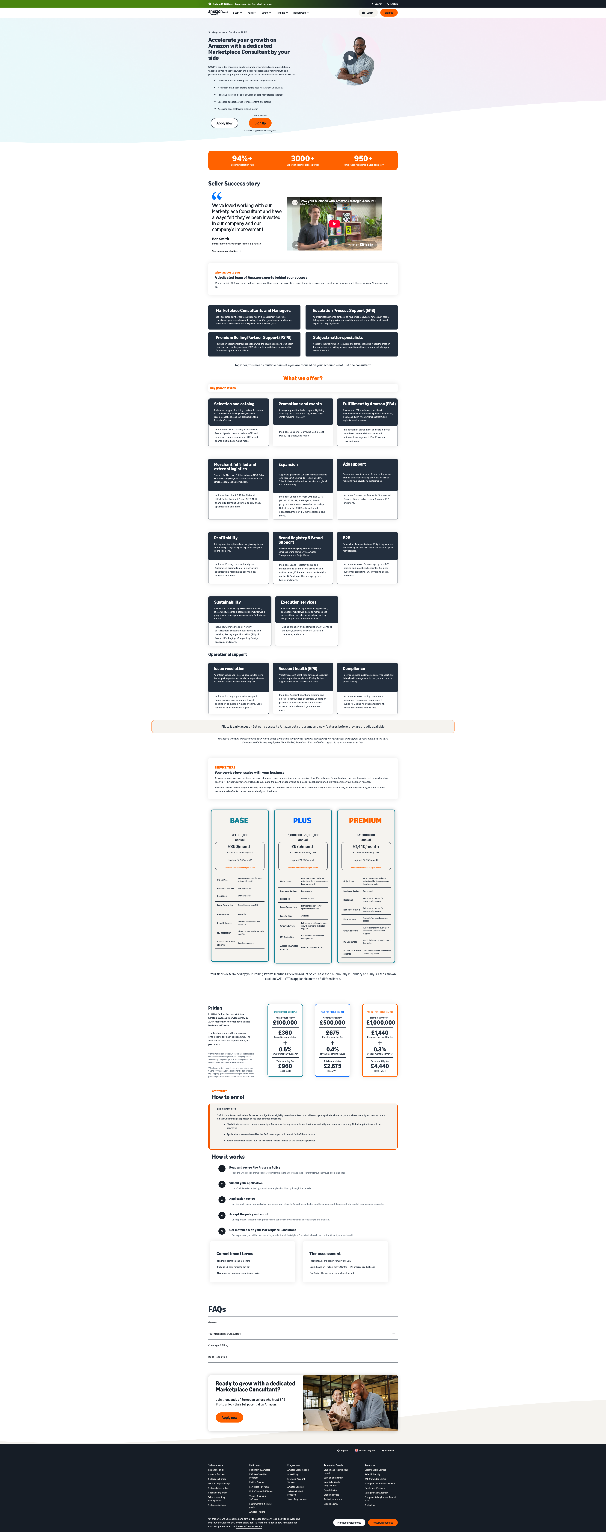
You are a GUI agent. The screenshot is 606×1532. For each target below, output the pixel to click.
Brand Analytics (331, 1494)
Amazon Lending (295, 1486)
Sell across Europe (217, 1479)
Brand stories (330, 1490)
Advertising (293, 1474)
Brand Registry (331, 1504)
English (344, 1450)
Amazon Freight (257, 1511)
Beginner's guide (216, 1469)
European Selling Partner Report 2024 (380, 1499)
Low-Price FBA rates (259, 1486)
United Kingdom (367, 1450)
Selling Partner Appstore (376, 1492)
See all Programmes (297, 1499)
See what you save (262, 4)
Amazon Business (217, 1474)
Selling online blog (217, 1505)
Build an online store (333, 1477)
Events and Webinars (375, 1488)
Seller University (372, 1474)
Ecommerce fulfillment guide (260, 1505)
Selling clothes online (218, 1488)
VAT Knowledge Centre (375, 1479)
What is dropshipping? (219, 1483)
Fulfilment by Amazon (259, 1469)
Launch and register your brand (336, 1471)
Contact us (370, 1505)
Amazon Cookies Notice (249, 1526)
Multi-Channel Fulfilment (261, 1491)
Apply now (224, 123)
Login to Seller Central (375, 1469)
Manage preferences (349, 1522)
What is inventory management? (216, 1499)
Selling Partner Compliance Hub (380, 1483)
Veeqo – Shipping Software (257, 1498)
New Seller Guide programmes (332, 1484)
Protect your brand (333, 1499)
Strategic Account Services (296, 1481)
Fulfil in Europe (256, 1482)
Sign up (260, 123)
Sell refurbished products (295, 1493)
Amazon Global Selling (298, 1469)
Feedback (390, 1450)
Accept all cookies (383, 1522)
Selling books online (217, 1492)
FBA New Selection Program (258, 1476)
